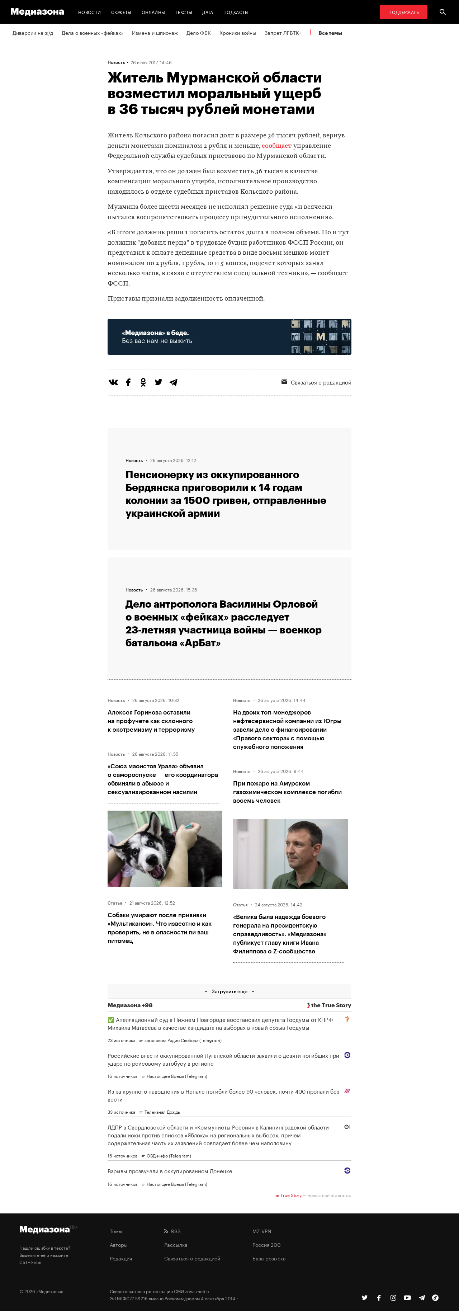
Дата (207, 11)
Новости (89, 11)
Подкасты (236, 11)
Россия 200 (266, 1244)
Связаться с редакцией (321, 381)
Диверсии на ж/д (33, 32)
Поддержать (403, 11)
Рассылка (176, 1244)
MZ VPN (261, 1231)
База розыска (269, 1258)
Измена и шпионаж (155, 32)
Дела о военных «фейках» (92, 32)
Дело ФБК (198, 32)
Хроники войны (237, 32)
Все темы (330, 33)
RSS (174, 1231)
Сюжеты (121, 11)
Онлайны (153, 11)
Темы (116, 1231)
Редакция (121, 1258)
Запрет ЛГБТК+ (283, 32)
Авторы (119, 1244)
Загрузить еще (229, 991)
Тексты (183, 11)
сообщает (277, 146)
